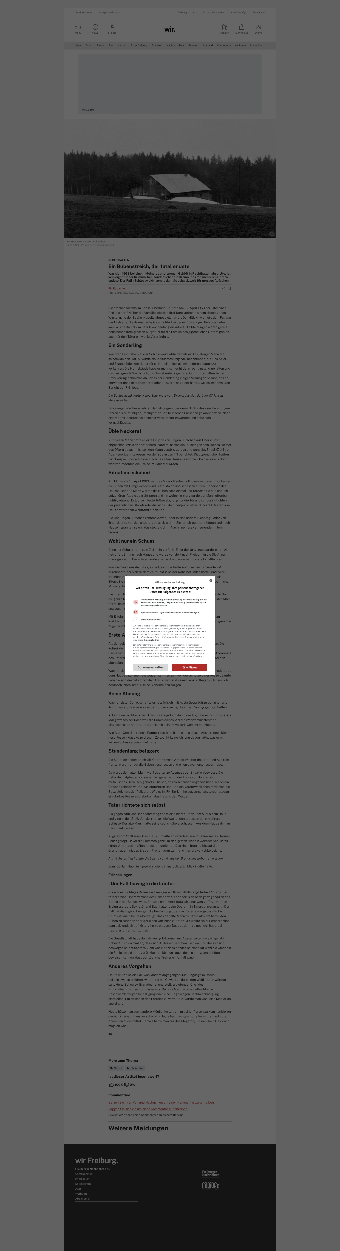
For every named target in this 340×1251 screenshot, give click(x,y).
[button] (170, 619)
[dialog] (170, 625)
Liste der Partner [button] (151, 639)
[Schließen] (210, 580)
